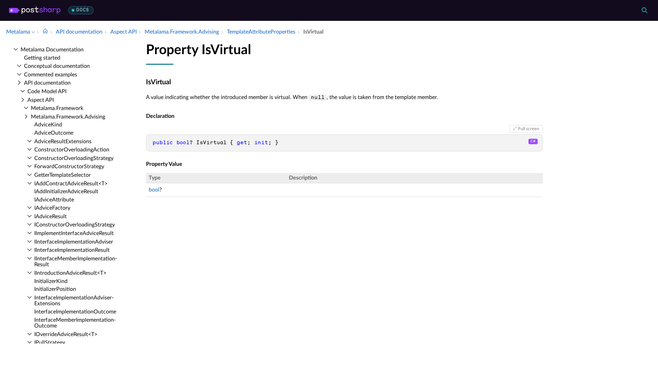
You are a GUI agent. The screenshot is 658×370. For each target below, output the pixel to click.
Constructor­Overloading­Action (71, 149)
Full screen (528, 129)
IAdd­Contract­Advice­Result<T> (71, 183)
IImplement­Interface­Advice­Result (74, 233)
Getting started (42, 58)
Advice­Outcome (53, 133)
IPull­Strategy (49, 342)
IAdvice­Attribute (54, 199)
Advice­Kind (48, 124)
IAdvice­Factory (52, 208)
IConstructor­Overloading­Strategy (74, 224)
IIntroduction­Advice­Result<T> (70, 273)
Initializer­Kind (51, 281)
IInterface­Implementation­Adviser (73, 242)
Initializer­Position (55, 289)
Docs (82, 10)
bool (154, 190)
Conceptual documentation (57, 66)
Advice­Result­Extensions (63, 141)
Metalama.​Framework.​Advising (68, 117)
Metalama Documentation (52, 49)
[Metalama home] (35, 10)
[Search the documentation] (644, 10)
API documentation (47, 83)
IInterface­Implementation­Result (72, 250)
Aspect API (40, 100)
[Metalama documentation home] (45, 32)
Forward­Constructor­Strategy (69, 166)
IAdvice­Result (50, 216)
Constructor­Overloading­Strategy (73, 158)
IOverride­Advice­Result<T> (65, 334)
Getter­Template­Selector (62, 175)
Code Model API (46, 91)
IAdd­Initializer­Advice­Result (66, 191)
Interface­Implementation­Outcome (75, 311)
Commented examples (50, 74)
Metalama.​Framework (57, 108)
